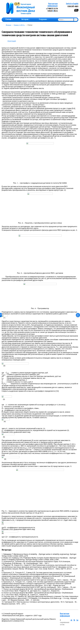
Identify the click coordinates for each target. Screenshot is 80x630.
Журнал (8, 25)
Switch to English (72, 4)
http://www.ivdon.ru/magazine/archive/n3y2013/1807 (21, 587)
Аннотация (12, 41)
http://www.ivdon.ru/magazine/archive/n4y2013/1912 (21, 580)
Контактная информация (65, 615)
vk (71, 620)
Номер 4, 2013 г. (19, 25)
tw (77, 620)
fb (74, 620)
